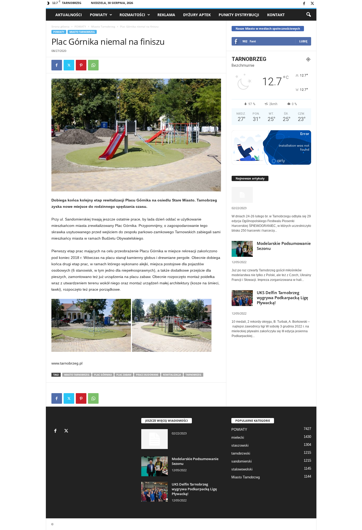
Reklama (166, 14)
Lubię (303, 41)
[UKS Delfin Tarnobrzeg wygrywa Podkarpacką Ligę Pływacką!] (154, 492)
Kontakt (276, 14)
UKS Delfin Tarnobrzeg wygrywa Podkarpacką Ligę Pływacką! (282, 297)
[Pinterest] (81, 65)
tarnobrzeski (240, 453)
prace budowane (147, 374)
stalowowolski (242, 469)
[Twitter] (312, 4)
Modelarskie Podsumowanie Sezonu (284, 246)
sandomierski (241, 461)
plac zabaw (123, 374)
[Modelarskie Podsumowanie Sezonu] (154, 466)
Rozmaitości (132, 14)
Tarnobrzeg (193, 374)
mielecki (237, 437)
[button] (308, 15)
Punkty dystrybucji (239, 14)
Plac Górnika (103, 374)
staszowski (240, 445)
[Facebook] (304, 4)
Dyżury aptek (197, 14)
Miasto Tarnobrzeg (103, 26)
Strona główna (60, 26)
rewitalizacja (172, 374)
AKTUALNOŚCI (68, 14)
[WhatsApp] (93, 65)
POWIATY (98, 14)
